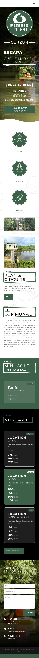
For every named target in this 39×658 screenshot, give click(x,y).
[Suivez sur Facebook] (6, 578)
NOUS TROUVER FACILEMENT (19, 109)
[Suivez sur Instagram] (11, 578)
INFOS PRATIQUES (14, 551)
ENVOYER (29, 613)
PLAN (8, 297)
